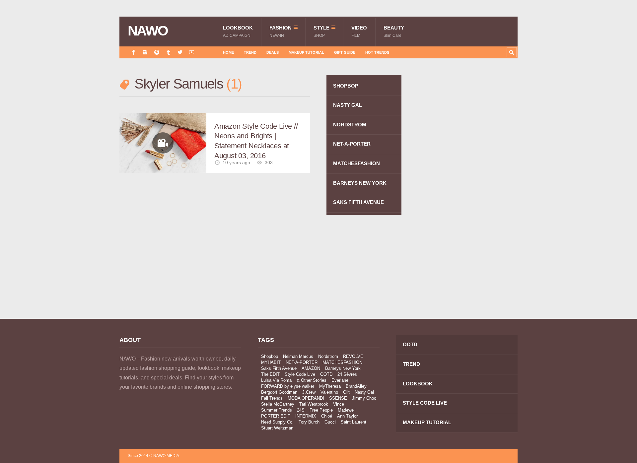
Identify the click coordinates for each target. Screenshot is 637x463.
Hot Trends (377, 52)
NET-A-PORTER (352, 144)
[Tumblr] (168, 52)
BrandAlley (356, 386)
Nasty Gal (364, 392)
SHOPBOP (345, 86)
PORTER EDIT (275, 416)
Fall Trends (272, 398)
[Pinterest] (157, 52)
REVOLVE (353, 356)
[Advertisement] (468, 193)
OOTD (326, 374)
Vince (338, 404)
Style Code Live (300, 374)
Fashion (280, 31)
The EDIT (270, 374)
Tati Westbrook (313, 404)
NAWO (148, 31)
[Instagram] (145, 52)
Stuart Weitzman (277, 428)
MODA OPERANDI (306, 398)
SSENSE (338, 398)
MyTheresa (330, 386)
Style (321, 31)
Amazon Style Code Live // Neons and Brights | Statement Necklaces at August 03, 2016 (256, 141)
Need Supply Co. (277, 422)
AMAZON (311, 368)
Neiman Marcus (298, 356)
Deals (272, 52)
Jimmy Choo (364, 398)
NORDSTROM (349, 124)
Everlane (339, 380)
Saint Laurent (353, 422)
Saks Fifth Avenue (279, 368)
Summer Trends (276, 410)
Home (228, 52)
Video (359, 31)
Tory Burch (309, 422)
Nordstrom (328, 356)
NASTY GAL (347, 105)
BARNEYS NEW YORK (360, 183)
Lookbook (238, 31)
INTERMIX (305, 416)
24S (301, 410)
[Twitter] (180, 52)
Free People (321, 410)
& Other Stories (311, 380)
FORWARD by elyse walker (287, 386)
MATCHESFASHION (356, 163)
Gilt (346, 392)
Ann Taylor (347, 416)
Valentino (329, 392)
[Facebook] (133, 52)
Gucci (330, 422)
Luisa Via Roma (276, 380)
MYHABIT (271, 362)
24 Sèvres (347, 374)
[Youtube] (191, 52)
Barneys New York (343, 368)
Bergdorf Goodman (279, 392)
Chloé (326, 416)
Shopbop (269, 356)
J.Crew (309, 392)
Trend (250, 52)
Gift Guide (344, 52)
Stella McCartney (277, 404)
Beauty (394, 31)
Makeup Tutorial (306, 52)
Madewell (347, 410)
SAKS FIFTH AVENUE (358, 202)
